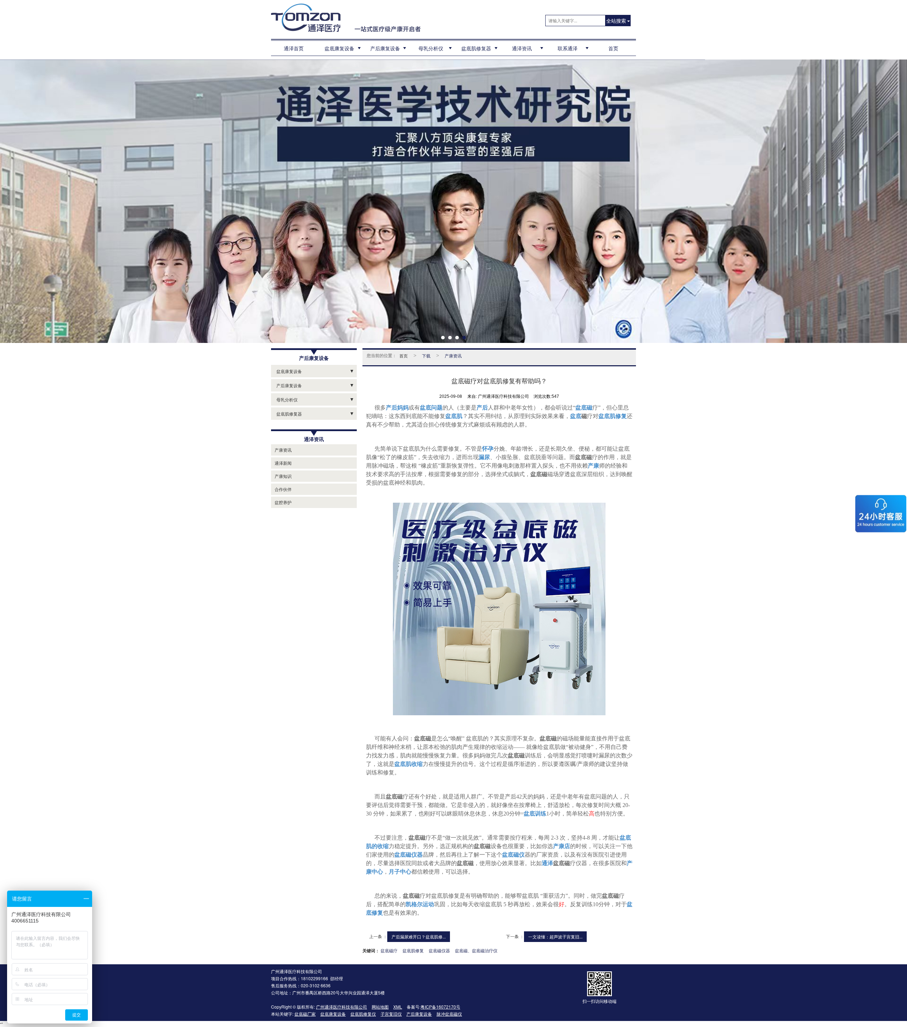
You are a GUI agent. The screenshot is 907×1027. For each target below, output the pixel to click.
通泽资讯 (522, 48)
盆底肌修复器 (476, 48)
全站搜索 (616, 20)
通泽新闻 (283, 463)
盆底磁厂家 (305, 1014)
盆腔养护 (283, 502)
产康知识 (283, 476)
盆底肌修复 (413, 950)
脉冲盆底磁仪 (449, 1014)
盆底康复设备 (339, 48)
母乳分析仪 (430, 48)
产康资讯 (283, 450)
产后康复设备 (385, 48)
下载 (426, 355)
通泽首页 (294, 48)
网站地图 (380, 1007)
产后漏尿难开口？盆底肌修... (418, 936)
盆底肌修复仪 (363, 1014)
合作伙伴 (283, 489)
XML (397, 1007)
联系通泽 (568, 48)
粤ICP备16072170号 (440, 1007)
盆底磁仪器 (439, 950)
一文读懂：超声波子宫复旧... (555, 936)
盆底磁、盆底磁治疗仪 (476, 950)
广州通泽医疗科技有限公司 (341, 1007)
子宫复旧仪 (391, 1014)
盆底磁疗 (389, 950)
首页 (613, 48)
